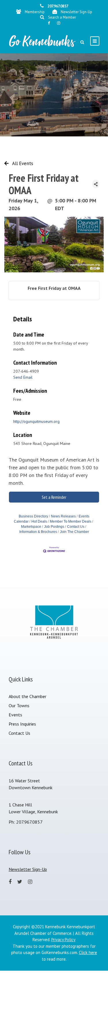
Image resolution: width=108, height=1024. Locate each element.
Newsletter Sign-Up (76, 11)
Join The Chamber (74, 532)
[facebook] (49, 23)
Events (15, 715)
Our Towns (19, 705)
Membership (35, 11)
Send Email (23, 377)
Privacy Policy (63, 939)
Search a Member (62, 17)
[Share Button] (95, 184)
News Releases (63, 516)
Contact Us (75, 527)
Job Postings (54, 527)
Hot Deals (39, 521)
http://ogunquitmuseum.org (36, 421)
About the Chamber (27, 696)
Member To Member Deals (70, 521)
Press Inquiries (22, 724)
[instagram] (58, 23)
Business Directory (33, 516)
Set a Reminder (54, 497)
